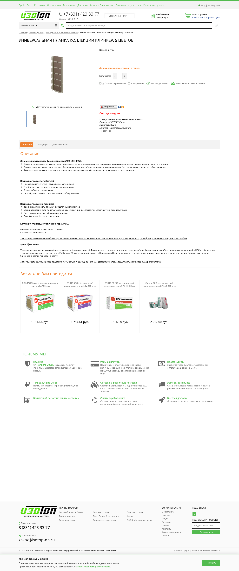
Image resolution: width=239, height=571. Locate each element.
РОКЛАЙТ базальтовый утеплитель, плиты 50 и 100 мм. (40, 284)
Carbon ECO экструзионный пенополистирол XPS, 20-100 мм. (159, 284)
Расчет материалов (154, 5)
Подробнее (105, 130)
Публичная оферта (181, 550)
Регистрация (213, 5)
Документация (60, 144)
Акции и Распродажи (101, 5)
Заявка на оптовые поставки (190, 83)
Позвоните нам (28, 523)
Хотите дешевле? (159, 83)
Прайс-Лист (25, 5)
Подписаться (206, 532)
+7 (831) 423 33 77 (81, 14)
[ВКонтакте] (119, 107)
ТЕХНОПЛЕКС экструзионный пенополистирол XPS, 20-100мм (119, 284)
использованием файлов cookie (93, 566)
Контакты (39, 5)
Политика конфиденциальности (206, 550)
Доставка (82, 5)
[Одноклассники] (123, 107)
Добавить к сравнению (114, 83)
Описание (27, 144)
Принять (211, 562)
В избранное (137, 83)
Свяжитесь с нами (118, 15)
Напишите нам (29, 535)
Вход (202, 5)
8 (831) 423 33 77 (34, 527)
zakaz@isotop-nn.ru (37, 539)
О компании (54, 5)
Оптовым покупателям (128, 5)
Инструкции (42, 144)
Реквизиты (69, 5)
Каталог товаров (29, 25)
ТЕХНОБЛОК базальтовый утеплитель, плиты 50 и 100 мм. (80, 284)
